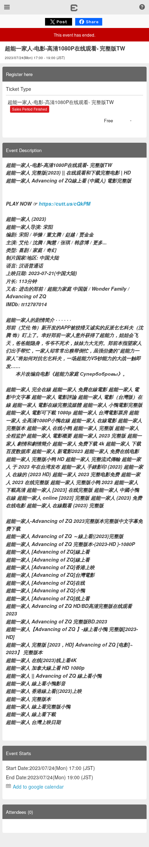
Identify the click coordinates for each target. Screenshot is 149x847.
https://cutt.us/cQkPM (64, 203)
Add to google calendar (38, 786)
